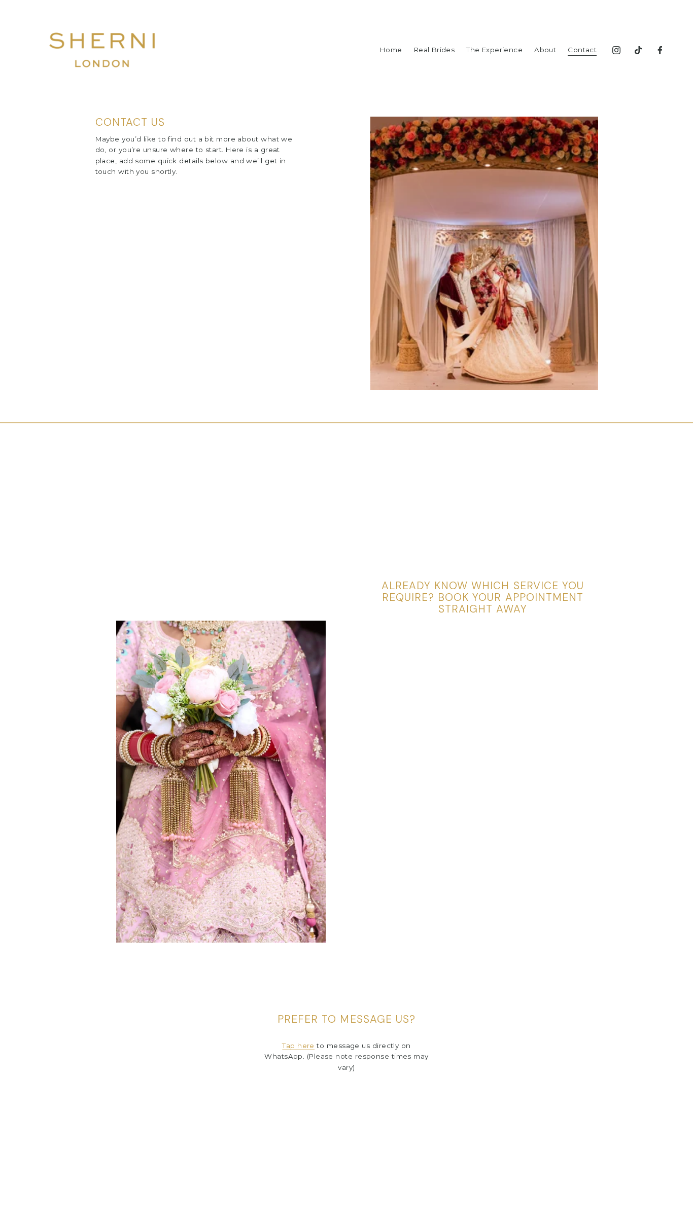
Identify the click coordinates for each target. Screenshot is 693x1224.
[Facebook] (660, 50)
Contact (582, 50)
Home (391, 50)
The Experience (494, 50)
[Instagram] (616, 50)
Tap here (298, 1045)
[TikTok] (638, 50)
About (545, 50)
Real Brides (434, 50)
